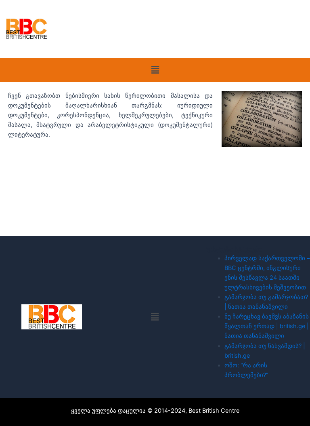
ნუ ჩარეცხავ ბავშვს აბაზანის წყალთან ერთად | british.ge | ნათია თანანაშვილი (266, 326)
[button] (155, 69)
